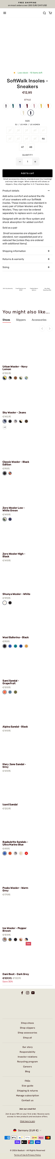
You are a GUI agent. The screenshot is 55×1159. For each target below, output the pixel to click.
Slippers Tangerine (48, 106)
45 (35, 138)
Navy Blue (10, 519)
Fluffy (21, 853)
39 (26, 130)
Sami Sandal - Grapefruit (10, 682)
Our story (27, 1047)
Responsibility (27, 1052)
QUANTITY (27, 155)
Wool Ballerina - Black (15, 637)
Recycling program (27, 1061)
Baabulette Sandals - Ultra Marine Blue (15, 843)
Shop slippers (27, 1028)
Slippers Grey (6, 106)
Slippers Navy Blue (20, 106)
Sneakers (31, 113)
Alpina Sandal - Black (15, 726)
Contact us (27, 1100)
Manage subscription (27, 1095)
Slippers (21, 319)
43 (18, 138)
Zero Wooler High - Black (13, 555)
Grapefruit (4, 692)
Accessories (39, 319)
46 (43, 138)
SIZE (27, 121)
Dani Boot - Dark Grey (15, 974)
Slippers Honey (41, 106)
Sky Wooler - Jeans (14, 412)
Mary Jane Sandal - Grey (14, 765)
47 (22, 147)
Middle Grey (15, 421)
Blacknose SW (21, 421)
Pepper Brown (4, 939)
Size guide (27, 1085)
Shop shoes (27, 1023)
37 (10, 130)
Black (10, 603)
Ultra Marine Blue (4, 853)
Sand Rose (21, 939)
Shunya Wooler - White (16, 594)
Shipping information (14, 251)
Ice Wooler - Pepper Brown (14, 929)
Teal (15, 646)
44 (26, 138)
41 (43, 130)
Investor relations (27, 1056)
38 (18, 130)
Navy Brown (26, 939)
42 (9, 138)
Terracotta (10, 853)
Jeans (4, 421)
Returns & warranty (13, 259)
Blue (10, 646)
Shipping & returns (27, 1090)
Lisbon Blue (10, 692)
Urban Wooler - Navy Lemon (15, 368)
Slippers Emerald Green (13, 106)
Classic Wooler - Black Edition (15, 463)
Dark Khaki (15, 692)
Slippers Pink (34, 106)
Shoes (6, 319)
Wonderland (26, 378)
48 (30, 147)
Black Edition (10, 421)
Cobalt (21, 646)
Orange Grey (10, 473)
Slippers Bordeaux (27, 106)
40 (35, 130)
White (4, 603)
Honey (26, 646)
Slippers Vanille (23, 113)
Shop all (27, 1037)
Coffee (15, 378)
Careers (27, 1066)
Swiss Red (26, 853)
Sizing (5, 267)
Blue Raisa (10, 939)
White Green (4, 519)
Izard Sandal (9, 804)
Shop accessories (27, 1032)
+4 (5, 427)
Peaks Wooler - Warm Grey (15, 889)
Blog (27, 1071)
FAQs (27, 1081)
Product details (10, 190)
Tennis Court (21, 378)
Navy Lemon (4, 378)
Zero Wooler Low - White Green (13, 509)
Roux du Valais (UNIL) (26, 421)
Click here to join (27, 1121)
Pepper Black (10, 378)
